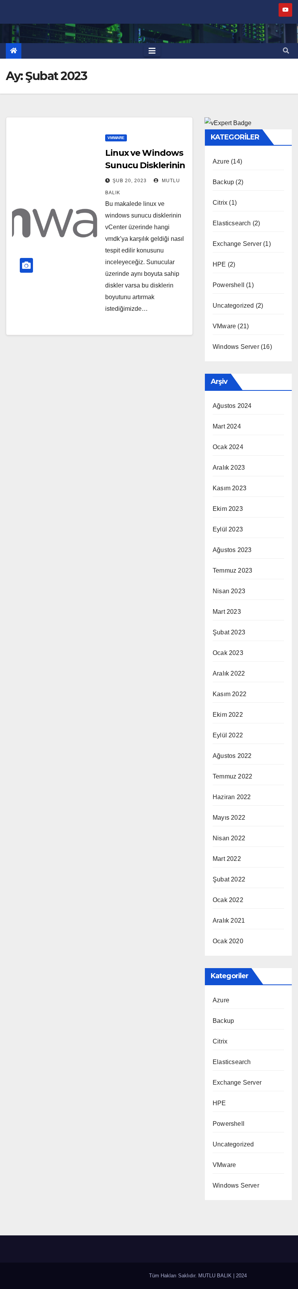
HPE (219, 264)
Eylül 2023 (228, 529)
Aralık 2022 (229, 673)
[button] (286, 50)
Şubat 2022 (229, 879)
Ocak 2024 (228, 447)
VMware (116, 138)
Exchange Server (237, 243)
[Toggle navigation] (152, 51)
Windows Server (236, 346)
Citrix (220, 202)
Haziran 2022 (232, 797)
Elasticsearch (232, 223)
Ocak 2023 (228, 653)
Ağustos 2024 (232, 405)
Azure (221, 161)
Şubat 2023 (229, 632)
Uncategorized (233, 305)
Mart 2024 (227, 426)
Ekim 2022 (228, 714)
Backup (223, 182)
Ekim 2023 (228, 508)
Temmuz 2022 (232, 776)
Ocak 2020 (228, 941)
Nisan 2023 (229, 591)
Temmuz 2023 (232, 570)
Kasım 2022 (229, 694)
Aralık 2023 (229, 467)
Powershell (228, 285)
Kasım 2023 (229, 488)
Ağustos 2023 (232, 550)
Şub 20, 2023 (130, 180)
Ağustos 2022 (232, 755)
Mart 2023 (227, 611)
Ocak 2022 (228, 900)
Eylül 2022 (228, 735)
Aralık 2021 (229, 920)
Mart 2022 (227, 858)
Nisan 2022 (229, 838)
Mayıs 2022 (229, 817)
